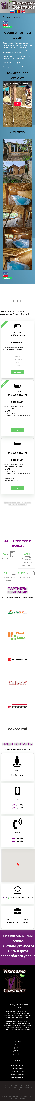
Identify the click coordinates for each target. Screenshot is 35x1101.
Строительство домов (17, 1071)
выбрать (17, 372)
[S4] (17, 216)
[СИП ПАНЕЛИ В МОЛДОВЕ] (17, 5)
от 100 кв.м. (18, 1054)
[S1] (17, 150)
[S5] (17, 237)
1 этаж (18, 1041)
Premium (17, 450)
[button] (18, 864)
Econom (17, 332)
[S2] (17, 172)
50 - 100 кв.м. (18, 1051)
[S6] (17, 259)
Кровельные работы (17, 1074)
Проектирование (17, 1068)
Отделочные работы (17, 1077)
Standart (17, 392)
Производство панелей (17, 1065)
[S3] (17, 194)
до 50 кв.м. (18, 1048)
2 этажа (18, 1045)
